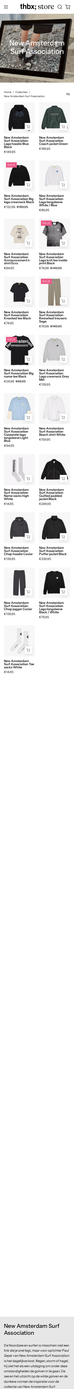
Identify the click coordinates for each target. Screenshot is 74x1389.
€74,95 (9, 323)
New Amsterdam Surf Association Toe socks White (19, 664)
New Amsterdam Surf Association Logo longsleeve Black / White (51, 607)
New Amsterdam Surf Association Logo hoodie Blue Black (16, 142)
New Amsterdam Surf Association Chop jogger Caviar (18, 606)
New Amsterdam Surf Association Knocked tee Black (17, 315)
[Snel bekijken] (28, 126)
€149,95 (9, 152)
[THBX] (37, 7)
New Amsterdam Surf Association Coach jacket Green (53, 141)
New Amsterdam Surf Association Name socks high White (16, 494)
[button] (59, 7)
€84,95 (9, 268)
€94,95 (9, 445)
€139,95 (44, 384)
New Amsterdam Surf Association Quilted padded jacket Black (51, 494)
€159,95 (44, 439)
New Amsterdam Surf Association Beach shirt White (52, 431)
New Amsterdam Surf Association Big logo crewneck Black (19, 199)
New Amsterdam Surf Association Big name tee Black (19, 373)
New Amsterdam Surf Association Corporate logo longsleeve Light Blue (16, 434)
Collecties (21, 92)
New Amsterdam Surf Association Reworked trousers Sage (53, 317)
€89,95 (44, 210)
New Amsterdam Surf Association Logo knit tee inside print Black (53, 258)
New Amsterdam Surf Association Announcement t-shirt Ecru (17, 258)
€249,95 (45, 504)
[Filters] (68, 94)
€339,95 (45, 559)
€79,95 (44, 617)
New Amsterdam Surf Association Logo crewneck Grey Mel (54, 375)
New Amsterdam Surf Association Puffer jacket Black (53, 551)
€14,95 (8, 504)
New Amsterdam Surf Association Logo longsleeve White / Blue (51, 200)
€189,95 (44, 148)
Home (7, 92)
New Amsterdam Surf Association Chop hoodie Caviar (18, 551)
